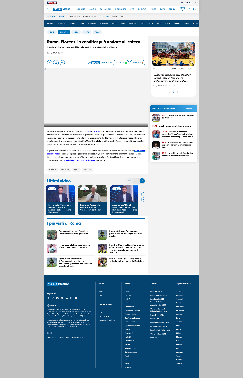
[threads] (71, 298)
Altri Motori (129, 341)
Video (101, 291)
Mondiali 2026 (156, 291)
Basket (127, 344)
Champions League (132, 310)
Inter (178, 318)
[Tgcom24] (52, 3)
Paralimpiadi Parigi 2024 (160, 330)
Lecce (178, 329)
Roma (178, 348)
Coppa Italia (129, 306)
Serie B (127, 303)
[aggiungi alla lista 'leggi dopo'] (56, 62)
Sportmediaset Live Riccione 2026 (157, 300)
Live (100, 313)
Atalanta (179, 291)
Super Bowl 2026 (157, 315)
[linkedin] (66, 298)
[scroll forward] (143, 199)
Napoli (178, 341)
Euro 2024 (154, 338)
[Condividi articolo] (49, 62)
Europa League (130, 314)
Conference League (132, 318)
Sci (126, 360)
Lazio (178, 325)
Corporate (51, 337)
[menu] (48, 9)
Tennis (127, 356)
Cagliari (179, 299)
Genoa (179, 314)
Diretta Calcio (104, 316)
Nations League (131, 352)
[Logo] (62, 9)
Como (178, 303)
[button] (52, 32)
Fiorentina (180, 306)
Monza (179, 337)
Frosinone (180, 310)
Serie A (127, 299)
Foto (100, 295)
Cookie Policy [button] (77, 337)
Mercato (128, 295)
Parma (179, 344)
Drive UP (128, 367)
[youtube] (75, 298)
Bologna (179, 295)
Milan (178, 333)
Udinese (179, 360)
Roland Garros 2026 (158, 295)
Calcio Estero (130, 322)
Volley (127, 363)
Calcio (127, 291)
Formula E (129, 333)
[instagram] (53, 298)
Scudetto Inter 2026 (158, 305)
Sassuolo (179, 352)
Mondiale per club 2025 (159, 322)
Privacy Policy (63, 337)
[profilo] (194, 9)
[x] (62, 298)
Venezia (179, 363)
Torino (178, 356)
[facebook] (48, 298)
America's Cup (130, 348)
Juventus (179, 322)
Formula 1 (128, 329)
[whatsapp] (57, 298)
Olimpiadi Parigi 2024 (158, 334)
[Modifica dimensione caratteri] (62, 62)
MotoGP (128, 337)
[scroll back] (143, 194)
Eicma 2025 (155, 319)
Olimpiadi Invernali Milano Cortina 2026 (158, 310)
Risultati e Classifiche (107, 320)
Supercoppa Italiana (132, 325)
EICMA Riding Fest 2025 (159, 326)
